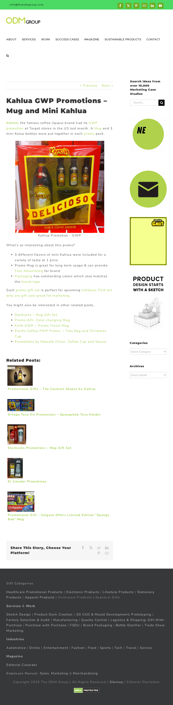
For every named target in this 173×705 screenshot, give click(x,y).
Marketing (59, 673)
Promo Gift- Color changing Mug (42, 320)
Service (146, 648)
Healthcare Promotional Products (34, 592)
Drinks (34, 648)
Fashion (78, 648)
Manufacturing (65, 620)
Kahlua (12, 123)
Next (106, 85)
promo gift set (28, 290)
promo (89, 134)
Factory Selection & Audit (28, 620)
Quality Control (94, 620)
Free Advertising (29, 271)
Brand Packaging (97, 625)
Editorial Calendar (21, 665)
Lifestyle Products (118, 592)
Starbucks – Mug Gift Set (36, 315)
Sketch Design (18, 614)
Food (92, 648)
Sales (44, 673)
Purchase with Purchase (46, 625)
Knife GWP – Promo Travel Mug (42, 325)
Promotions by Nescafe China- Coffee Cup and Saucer (61, 342)
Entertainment (56, 648)
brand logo (31, 282)
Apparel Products (40, 597)
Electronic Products (82, 592)
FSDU (75, 625)
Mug (98, 128)
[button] (7, 55)
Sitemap (116, 682)
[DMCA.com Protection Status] (86, 690)
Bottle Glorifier (128, 625)
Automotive (16, 648)
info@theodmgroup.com (26, 4)
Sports (105, 648)
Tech (118, 648)
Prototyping (141, 614)
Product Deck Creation (53, 614)
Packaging (24, 276)
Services (13, 606)
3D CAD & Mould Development (102, 614)
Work (30, 606)
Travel (131, 648)
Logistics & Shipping (128, 620)
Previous (90, 85)
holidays (89, 290)
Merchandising (85, 673)
